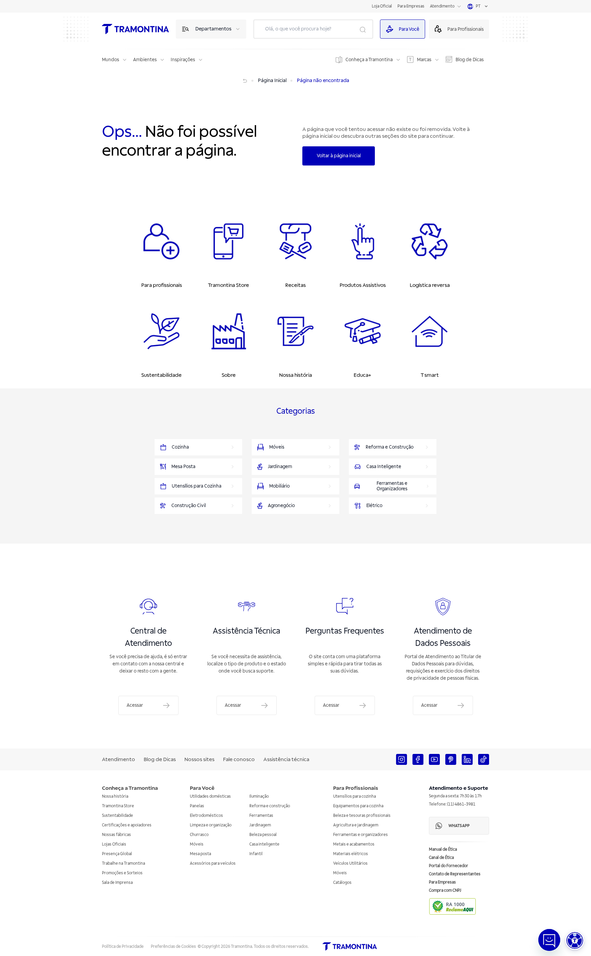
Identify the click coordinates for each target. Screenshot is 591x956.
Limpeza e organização (211, 825)
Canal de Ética (441, 857)
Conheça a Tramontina (369, 59)
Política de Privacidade (123, 946)
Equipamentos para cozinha (358, 806)
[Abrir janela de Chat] (549, 940)
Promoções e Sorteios (122, 873)
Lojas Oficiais (114, 844)
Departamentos (213, 29)
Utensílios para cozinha (354, 796)
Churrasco (199, 835)
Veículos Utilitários (350, 863)
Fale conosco (239, 759)
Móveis (196, 844)
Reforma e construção (269, 806)
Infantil (256, 854)
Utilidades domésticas (210, 796)
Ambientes (145, 59)
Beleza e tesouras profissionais (362, 815)
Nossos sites (199, 759)
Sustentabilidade (117, 815)
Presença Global (117, 854)
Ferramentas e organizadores (360, 835)
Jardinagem (260, 825)
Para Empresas (410, 6)
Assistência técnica (286, 759)
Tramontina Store (118, 806)
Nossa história (115, 796)
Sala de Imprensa (117, 882)
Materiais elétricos (350, 854)
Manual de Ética (443, 849)
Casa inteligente (264, 844)
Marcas (424, 59)
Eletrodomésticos (206, 815)
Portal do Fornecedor (448, 866)
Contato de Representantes (455, 874)
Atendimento (442, 6)
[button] (574, 940)
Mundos (110, 59)
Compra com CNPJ (445, 890)
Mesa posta (200, 854)
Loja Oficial (382, 6)
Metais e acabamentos (354, 844)
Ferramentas (261, 815)
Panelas (197, 806)
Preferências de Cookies (173, 946)
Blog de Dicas (470, 59)
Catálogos (342, 882)
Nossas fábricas (116, 835)
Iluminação (259, 796)
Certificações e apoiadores (127, 825)
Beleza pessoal (263, 835)
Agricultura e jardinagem (355, 825)
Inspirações (183, 59)
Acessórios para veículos (213, 863)
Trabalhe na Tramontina (123, 863)
